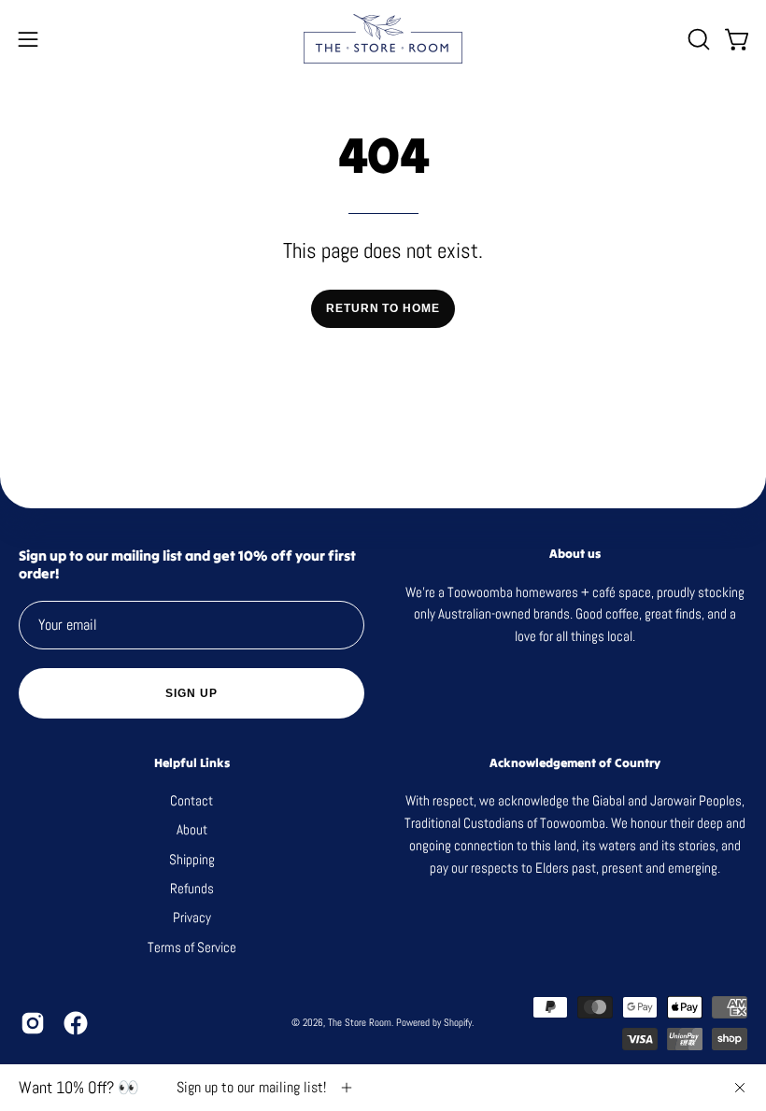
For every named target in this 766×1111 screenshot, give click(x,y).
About (192, 830)
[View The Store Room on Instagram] (33, 1023)
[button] (697, 39)
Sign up (191, 693)
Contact (191, 800)
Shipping (192, 859)
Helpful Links (192, 763)
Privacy (192, 918)
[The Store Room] (383, 39)
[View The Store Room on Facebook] (76, 1023)
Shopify (458, 1022)
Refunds (192, 888)
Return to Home (383, 308)
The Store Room (359, 1022)
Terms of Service (192, 947)
